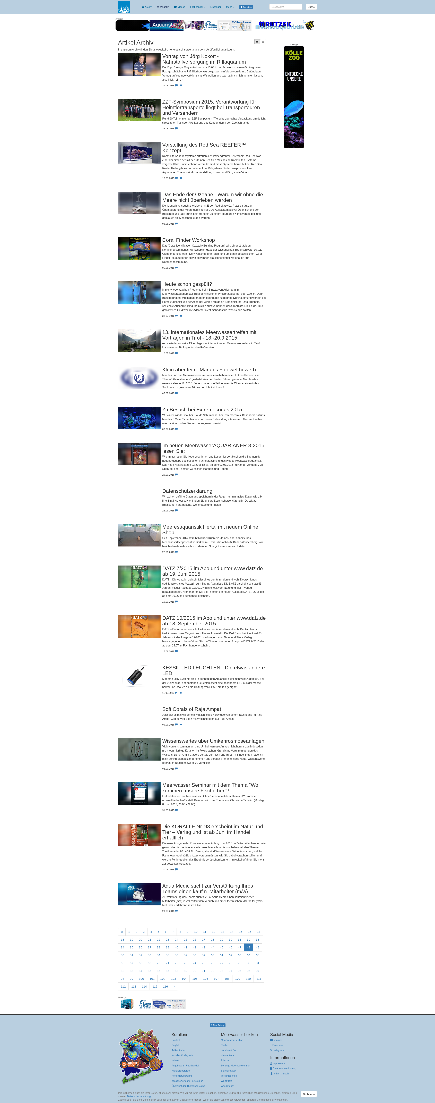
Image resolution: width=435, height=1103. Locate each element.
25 (185, 939)
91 (203, 971)
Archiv (148, 7)
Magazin (164, 7)
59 (203, 955)
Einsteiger (215, 7)
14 (231, 931)
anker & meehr (281, 1073)
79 (239, 963)
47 (239, 947)
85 (149, 971)
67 (131, 963)
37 (149, 947)
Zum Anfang (218, 1025)
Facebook (277, 1045)
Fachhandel (197, 7)
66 (122, 963)
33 (257, 939)
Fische (224, 1045)
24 (176, 939)
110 (248, 978)
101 (152, 978)
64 (248, 955)
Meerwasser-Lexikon (232, 1040)
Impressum (278, 1063)
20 (140, 939)
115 (154, 986)
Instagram (278, 1050)
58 (194, 955)
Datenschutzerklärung (284, 1068)
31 (239, 939)
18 (122, 939)
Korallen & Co (228, 1050)
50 (122, 955)
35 (131, 947)
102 (162, 978)
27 (203, 939)
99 (131, 978)
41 (185, 947)
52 (140, 955)
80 (248, 963)
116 (165, 986)
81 (257, 963)
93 (221, 971)
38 (158, 947)
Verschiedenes (229, 1075)
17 (258, 931)
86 (158, 971)
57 (185, 955)
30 (230, 939)
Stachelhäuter (228, 1070)
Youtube (277, 1040)
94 (230, 971)
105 (194, 978)
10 (195, 931)
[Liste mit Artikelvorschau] (257, 41)
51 (131, 955)
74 (194, 963)
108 (227, 978)
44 (212, 947)
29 (221, 939)
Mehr (229, 7)
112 (123, 986)
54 (158, 955)
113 (133, 986)
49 (257, 947)
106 (205, 978)
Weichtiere (226, 1080)
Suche (311, 7)
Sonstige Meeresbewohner (235, 1065)
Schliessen (309, 1094)
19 (131, 939)
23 (167, 939)
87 (167, 971)
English (175, 1045)
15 (240, 931)
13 (222, 931)
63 (239, 955)
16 (249, 931)
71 (167, 963)
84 (140, 971)
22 (158, 939)
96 (248, 971)
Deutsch (176, 1040)
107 (216, 978)
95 (239, 971)
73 (185, 963)
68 (140, 963)
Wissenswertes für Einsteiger (187, 1080)
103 (173, 978)
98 (122, 978)
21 (149, 939)
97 (257, 971)
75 (203, 963)
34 (122, 947)
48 (248, 947)
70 (158, 963)
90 (194, 971)
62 (230, 955)
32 (248, 939)
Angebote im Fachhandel (185, 1065)
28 (212, 939)
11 (204, 931)
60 (212, 955)
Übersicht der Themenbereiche (188, 1086)
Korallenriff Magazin (182, 1055)
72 (176, 963)
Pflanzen (225, 1060)
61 (221, 955)
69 (149, 963)
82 (122, 971)
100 (141, 978)
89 (185, 971)
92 (212, 971)
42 (194, 947)
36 (140, 947)
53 (149, 955)
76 (212, 963)
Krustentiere (227, 1055)
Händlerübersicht (181, 1070)
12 (213, 931)
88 (176, 971)
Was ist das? (227, 1086)
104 (184, 978)
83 (131, 971)
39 (167, 947)
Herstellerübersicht (182, 1075)
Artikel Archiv (179, 1050)
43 (203, 947)
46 (230, 947)
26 (194, 939)
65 (257, 955)
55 (167, 955)
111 (258, 978)
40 (176, 947)
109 (237, 978)
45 (221, 947)
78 (230, 963)
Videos (181, 7)
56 (176, 955)
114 (144, 986)
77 (221, 963)
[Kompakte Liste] (263, 41)
